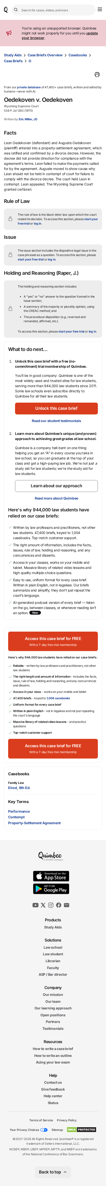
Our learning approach (53, 1008)
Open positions (53, 1015)
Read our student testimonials (56, 421)
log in (37, 223)
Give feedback (53, 1089)
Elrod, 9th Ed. (19, 788)
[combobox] (54, 9)
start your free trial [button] (31, 259)
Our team (52, 1001)
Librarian (53, 961)
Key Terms (18, 801)
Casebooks (78, 55)
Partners (53, 1022)
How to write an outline (53, 1055)
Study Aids (13, 55)
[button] (56, 408)
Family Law (16, 783)
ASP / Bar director (53, 974)
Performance (19, 811)
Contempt (16, 817)
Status (53, 1103)
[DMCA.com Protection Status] (81, 1130)
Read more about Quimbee (56, 498)
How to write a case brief (53, 1049)
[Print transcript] (97, 74)
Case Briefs (13, 61)
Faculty (53, 968)
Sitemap (57, 1130)
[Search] (16, 9)
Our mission (53, 994)
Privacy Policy (66, 1120)
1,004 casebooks (58, 698)
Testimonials (53, 1028)
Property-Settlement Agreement (34, 823)
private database (29, 87)
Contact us (53, 1082)
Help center (53, 1096)
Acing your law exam (53, 1062)
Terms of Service (41, 1120)
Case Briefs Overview (45, 55)
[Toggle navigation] (100, 9)
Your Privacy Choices (24, 1130)
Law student (53, 954)
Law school (53, 947)
